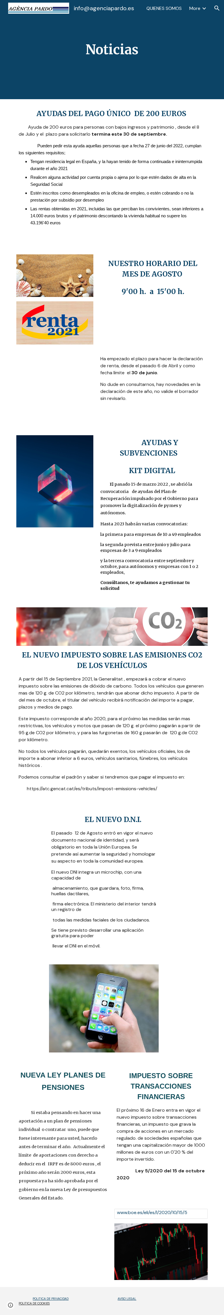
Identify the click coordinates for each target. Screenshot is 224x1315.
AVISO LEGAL (127, 1299)
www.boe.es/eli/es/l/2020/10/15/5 (152, 1212)
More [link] (194, 8)
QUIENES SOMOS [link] (164, 8)
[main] (111, 49)
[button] (217, 8)
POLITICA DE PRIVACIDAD (51, 1299)
